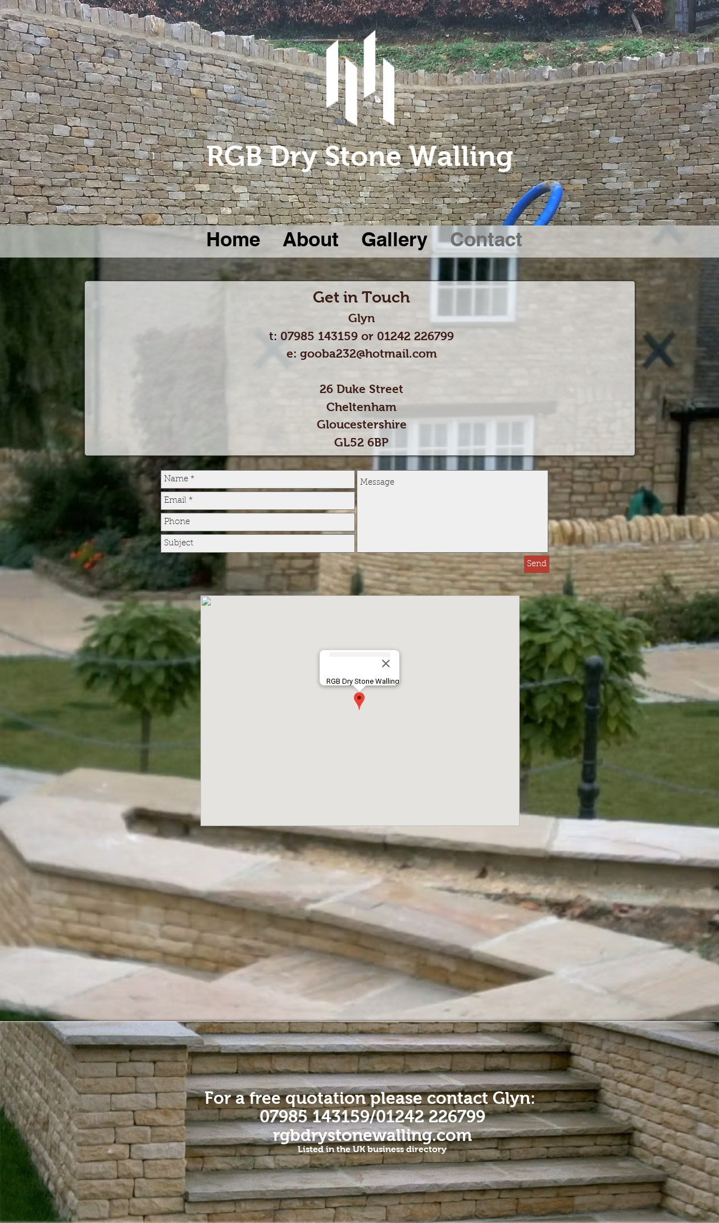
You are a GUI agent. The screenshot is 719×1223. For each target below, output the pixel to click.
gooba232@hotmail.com (368, 353)
